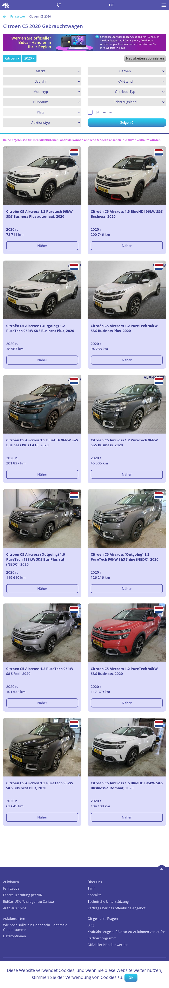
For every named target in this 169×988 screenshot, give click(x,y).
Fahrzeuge (17, 16)
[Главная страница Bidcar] (5, 5)
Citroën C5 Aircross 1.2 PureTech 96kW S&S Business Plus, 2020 (124, 328)
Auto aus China (15, 908)
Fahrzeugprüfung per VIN (22, 895)
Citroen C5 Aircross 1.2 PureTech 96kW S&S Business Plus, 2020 (39, 785)
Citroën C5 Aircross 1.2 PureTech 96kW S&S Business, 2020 (124, 442)
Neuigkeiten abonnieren (145, 58)
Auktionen (11, 882)
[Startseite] (4, 16)
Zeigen (126, 122)
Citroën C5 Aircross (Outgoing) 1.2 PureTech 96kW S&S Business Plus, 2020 (40, 328)
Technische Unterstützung (108, 901)
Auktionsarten (14, 918)
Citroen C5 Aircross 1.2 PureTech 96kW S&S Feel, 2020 (39, 671)
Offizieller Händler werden (108, 944)
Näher (42, 245)
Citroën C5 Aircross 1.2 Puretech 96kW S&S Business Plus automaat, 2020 (39, 214)
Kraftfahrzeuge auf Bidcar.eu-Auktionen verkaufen (126, 932)
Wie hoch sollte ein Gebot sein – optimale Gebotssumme (35, 927)
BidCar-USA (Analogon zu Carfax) (28, 901)
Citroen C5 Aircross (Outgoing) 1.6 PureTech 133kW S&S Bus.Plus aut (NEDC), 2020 (35, 559)
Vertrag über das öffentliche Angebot (117, 908)
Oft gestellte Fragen (103, 918)
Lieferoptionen (14, 936)
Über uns (95, 882)
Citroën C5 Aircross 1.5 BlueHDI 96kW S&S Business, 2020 (127, 214)
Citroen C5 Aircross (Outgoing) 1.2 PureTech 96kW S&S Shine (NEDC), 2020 (124, 557)
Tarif (91, 888)
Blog (91, 925)
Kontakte (95, 895)
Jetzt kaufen (104, 112)
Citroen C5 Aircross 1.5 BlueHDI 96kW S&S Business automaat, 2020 (127, 785)
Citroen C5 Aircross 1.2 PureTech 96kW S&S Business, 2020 (124, 671)
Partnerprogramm (102, 938)
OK (131, 977)
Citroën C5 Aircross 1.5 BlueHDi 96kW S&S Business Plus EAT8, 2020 (42, 442)
